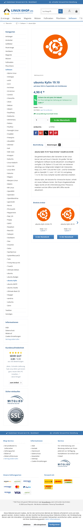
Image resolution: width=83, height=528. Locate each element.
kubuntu (10, 159)
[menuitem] (76, 11)
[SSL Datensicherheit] (16, 415)
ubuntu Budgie (12, 277)
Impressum (36, 451)
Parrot (9, 205)
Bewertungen (53, 145)
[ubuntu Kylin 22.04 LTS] (43, 214)
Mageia (10, 177)
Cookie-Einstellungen (13, 336)
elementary (11, 120)
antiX (9, 80)
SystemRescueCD (13, 255)
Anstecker (9, 40)
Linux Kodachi (12, 163)
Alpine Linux (11, 73)
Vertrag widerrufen (12, 339)
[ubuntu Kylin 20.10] (67, 214)
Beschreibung (38, 145)
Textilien (9, 310)
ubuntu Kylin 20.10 (67, 224)
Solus (9, 248)
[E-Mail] (55, 133)
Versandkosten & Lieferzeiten (10, 447)
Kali (8, 148)
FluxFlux (10, 127)
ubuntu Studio (12, 288)
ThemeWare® (59, 504)
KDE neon (10, 152)
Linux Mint (11, 170)
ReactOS (10, 230)
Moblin (9, 184)
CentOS (10, 95)
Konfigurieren (54, 525)
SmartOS (10, 245)
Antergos (10, 77)
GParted (10, 145)
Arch (9, 84)
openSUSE (11, 202)
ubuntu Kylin (12, 280)
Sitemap (35, 459)
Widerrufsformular (11, 456)
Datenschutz (10, 330)
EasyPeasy (11, 112)
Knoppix (10, 155)
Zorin (9, 306)
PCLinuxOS (11, 209)
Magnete (9, 55)
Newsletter (36, 456)
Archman (10, 87)
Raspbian (10, 227)
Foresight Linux (12, 130)
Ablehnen (26, 525)
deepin (9, 109)
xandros (10, 298)
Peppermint (11, 213)
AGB (7, 328)
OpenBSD (10, 191)
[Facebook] (36, 133)
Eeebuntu (10, 116)
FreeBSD (10, 134)
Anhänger (9, 36)
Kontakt (34, 448)
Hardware (9, 51)
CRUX (9, 102)
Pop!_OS (10, 216)
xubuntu (10, 302)
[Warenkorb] (76, 12)
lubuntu (10, 173)
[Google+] (41, 133)
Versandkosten (46, 502)
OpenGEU (10, 195)
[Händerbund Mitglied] (16, 399)
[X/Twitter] (46, 133)
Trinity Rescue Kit (13, 263)
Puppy (9, 220)
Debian (10, 105)
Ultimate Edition (13, 270)
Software (9, 70)
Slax (8, 241)
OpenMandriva (12, 198)
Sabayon (10, 234)
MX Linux (10, 188)
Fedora (9, 123)
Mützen (8, 59)
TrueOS (10, 266)
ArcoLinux (10, 91)
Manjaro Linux (12, 180)
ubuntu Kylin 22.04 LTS (43, 224)
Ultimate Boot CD (13, 291)
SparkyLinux (11, 252)
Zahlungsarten (9, 451)
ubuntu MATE (12, 284)
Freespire (10, 137)
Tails (9, 259)
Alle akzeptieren (40, 525)
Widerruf (9, 333)
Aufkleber (9, 44)
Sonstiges (9, 314)
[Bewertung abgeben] (55, 89)
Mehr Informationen (52, 519)
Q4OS (9, 223)
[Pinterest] (51, 133)
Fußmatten (9, 62)
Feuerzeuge (10, 47)
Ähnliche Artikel (39, 203)
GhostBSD (10, 141)
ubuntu (10, 273)
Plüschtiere (10, 66)
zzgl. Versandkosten (46, 110)
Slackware (11, 238)
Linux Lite (10, 166)
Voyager (10, 295)
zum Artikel (14, 383)
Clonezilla (10, 98)
